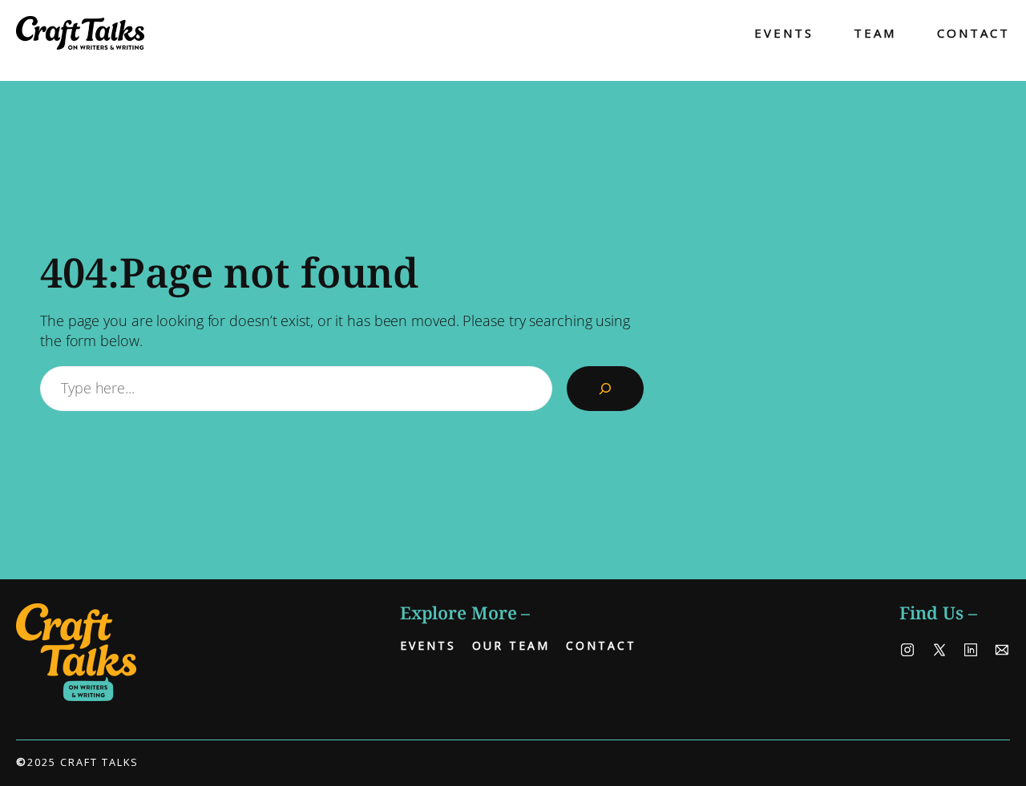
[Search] (605, 388)
